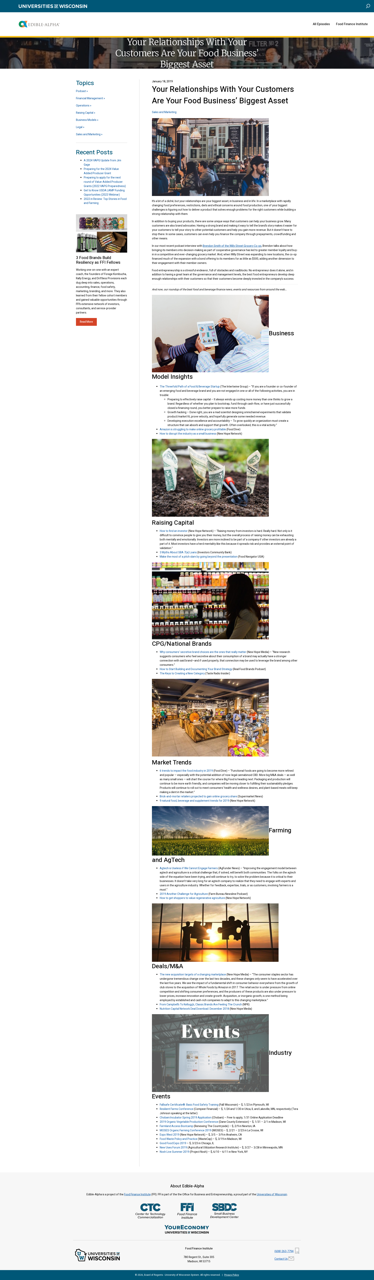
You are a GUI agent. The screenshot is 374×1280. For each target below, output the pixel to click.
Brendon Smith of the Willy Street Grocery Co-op (232, 246)
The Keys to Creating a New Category (182, 673)
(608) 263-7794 (284, 1251)
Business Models (86, 120)
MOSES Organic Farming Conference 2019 (185, 1130)
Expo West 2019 (169, 1135)
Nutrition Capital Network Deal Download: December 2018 (194, 1009)
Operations (82, 106)
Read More (86, 322)
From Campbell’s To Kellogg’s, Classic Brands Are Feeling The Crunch (201, 1004)
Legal (79, 127)
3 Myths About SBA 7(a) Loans (178, 552)
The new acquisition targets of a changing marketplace (193, 975)
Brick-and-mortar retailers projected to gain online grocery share (198, 796)
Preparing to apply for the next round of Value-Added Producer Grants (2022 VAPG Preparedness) (105, 182)
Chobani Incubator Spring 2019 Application (185, 1118)
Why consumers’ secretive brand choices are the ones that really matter (203, 652)
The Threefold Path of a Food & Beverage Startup (190, 387)
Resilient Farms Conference (176, 1109)
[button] (368, 6)
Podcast (81, 91)
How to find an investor (174, 531)
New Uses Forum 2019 (173, 1148)
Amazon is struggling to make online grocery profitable (193, 429)
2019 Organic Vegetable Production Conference (189, 1122)
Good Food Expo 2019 (173, 1143)
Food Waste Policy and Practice (178, 1139)
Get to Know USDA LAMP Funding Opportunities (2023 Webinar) (104, 192)
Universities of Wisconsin (272, 1194)
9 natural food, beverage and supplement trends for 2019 (194, 801)
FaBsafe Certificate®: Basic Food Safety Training (189, 1105)
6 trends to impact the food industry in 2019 (186, 771)
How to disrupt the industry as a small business (188, 434)
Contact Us (281, 1259)
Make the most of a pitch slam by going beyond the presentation (198, 557)
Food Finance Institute (352, 24)
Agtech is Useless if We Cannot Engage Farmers (189, 868)
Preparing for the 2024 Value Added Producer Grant (101, 171)
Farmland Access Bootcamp (176, 1126)
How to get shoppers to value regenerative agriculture (192, 898)
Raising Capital (84, 113)
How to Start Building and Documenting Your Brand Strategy (196, 669)
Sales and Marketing (164, 112)
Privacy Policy (231, 1275)
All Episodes (321, 24)
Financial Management (89, 98)
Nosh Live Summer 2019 (174, 1152)
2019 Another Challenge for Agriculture (184, 894)
